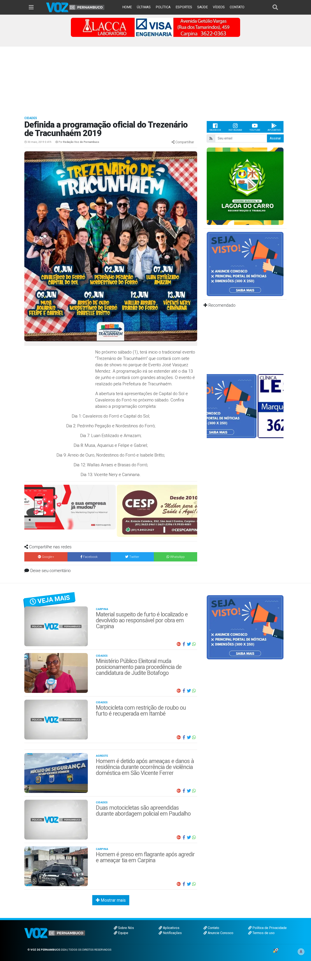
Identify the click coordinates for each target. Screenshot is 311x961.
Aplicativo (274, 130)
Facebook (215, 130)
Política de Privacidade (269, 928)
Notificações (172, 933)
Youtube (254, 130)
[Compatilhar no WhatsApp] (194, 644)
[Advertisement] (155, 78)
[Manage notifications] (301, 951)
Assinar (275, 138)
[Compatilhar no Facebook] (184, 644)
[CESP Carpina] (109, 510)
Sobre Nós (125, 928)
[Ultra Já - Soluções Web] (276, 950)
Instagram (235, 130)
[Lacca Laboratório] (155, 27)
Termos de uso (263, 933)
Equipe (122, 933)
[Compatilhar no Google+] (179, 644)
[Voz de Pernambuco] (75, 7)
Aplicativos (170, 928)
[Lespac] (245, 406)
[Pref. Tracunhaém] (271, 186)
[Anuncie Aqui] (245, 264)
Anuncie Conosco (220, 933)
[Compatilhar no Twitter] (189, 644)
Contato (213, 928)
